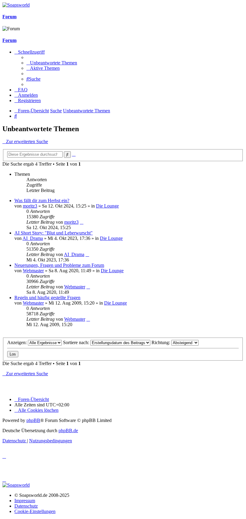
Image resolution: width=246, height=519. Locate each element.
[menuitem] (51, 62)
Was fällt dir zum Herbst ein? (41, 200)
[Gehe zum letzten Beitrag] (81, 222)
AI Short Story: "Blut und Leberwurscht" (53, 232)
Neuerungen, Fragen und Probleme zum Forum (59, 265)
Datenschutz (26, 506)
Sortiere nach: (76, 342)
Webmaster (33, 270)
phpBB (33, 420)
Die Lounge (107, 205)
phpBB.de (68, 430)
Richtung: (161, 342)
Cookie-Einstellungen (35, 511)
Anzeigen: (17, 342)
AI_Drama (32, 238)
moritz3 (30, 205)
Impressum (24, 500)
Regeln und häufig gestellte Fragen (47, 297)
